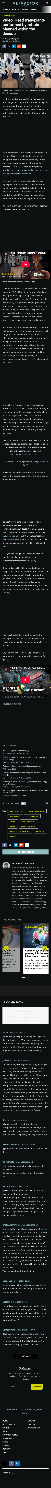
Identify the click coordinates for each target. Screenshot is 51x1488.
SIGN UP (25, 9)
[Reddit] (19, 46)
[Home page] (25, 4)
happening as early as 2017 (14, 536)
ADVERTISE (7, 1438)
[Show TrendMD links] (47, 803)
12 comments (28, 852)
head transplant (36, 811)
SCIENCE (6, 9)
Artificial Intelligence (20, 832)
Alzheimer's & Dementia (18, 927)
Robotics (40, 832)
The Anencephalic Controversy (15, 751)
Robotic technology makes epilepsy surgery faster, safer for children (25, 758)
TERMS (5, 1442)
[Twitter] (9, 46)
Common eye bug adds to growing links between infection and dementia (23, 953)
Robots (13, 837)
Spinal (13, 821)
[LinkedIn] (14, 46)
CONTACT (6, 1449)
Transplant (15, 816)
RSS (4, 1452)
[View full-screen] (48, 56)
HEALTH (15, 9)
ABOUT (5, 1431)
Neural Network (28, 826)
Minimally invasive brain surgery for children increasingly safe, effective (25, 783)
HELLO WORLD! (8, 1424)
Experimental (32, 816)
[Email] (24, 46)
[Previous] (6, 948)
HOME (33, 9)
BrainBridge (15, 703)
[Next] (44, 948)
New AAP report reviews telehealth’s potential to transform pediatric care (25, 792)
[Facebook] (4, 46)
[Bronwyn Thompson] (6, 866)
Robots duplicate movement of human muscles (21, 766)
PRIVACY (6, 1445)
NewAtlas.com (34, 1428)
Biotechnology (29, 821)
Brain (12, 826)
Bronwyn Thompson (23, 863)
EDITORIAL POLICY (10, 1435)
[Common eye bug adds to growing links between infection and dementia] (25, 935)
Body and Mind (8, 16)
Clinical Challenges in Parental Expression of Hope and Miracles (24, 774)
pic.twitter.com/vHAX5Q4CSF (25, 454)
